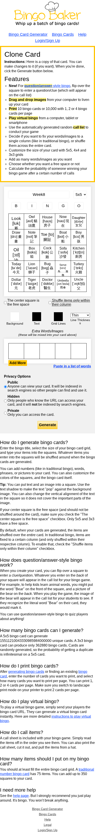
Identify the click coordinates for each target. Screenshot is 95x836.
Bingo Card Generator (28, 34)
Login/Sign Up (47, 40)
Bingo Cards (63, 34)
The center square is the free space (23, 302)
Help (82, 34)
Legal (47, 824)
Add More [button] (18, 363)
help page (21, 796)
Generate (47, 425)
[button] (14, 316)
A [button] (10, 54)
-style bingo (47, 86)
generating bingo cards (26, 671)
